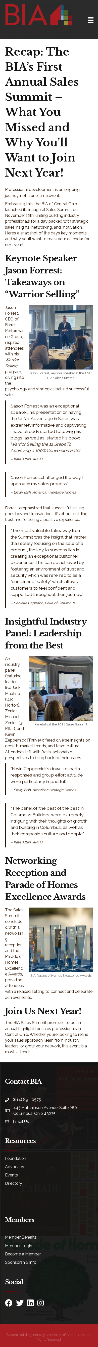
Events (11, 1175)
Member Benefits (21, 1237)
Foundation (15, 1158)
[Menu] (90, 20)
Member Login (18, 1245)
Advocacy (14, 1166)
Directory (13, 1183)
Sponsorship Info (20, 1262)
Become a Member (23, 1254)
